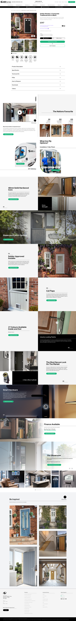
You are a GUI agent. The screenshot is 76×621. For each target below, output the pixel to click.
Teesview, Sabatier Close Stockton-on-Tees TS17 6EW (7, 597)
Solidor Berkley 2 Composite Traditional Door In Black (28, 10)
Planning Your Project (45, 600)
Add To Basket (52, 45)
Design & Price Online (52, 41)
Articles (43, 594)
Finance (44, 597)
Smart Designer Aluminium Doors (28, 602)
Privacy (43, 605)
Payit (43, 602)
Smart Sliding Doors (26, 608)
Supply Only (47, 38)
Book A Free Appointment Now (54, 464)
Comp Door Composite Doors (28, 599)
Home (12, 10)
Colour (41, 33)
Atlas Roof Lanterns (26, 611)
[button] (19, 112)
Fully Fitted (60, 38)
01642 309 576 (63, 597)
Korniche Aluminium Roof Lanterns (28, 613)
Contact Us (62, 594)
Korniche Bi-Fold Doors (27, 605)
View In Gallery (14, 53)
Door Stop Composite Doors (27, 594)
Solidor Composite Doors (17, 10)
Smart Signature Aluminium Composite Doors (29, 600)
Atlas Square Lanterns (27, 610)
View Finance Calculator (50, 433)
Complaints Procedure (45, 599)
